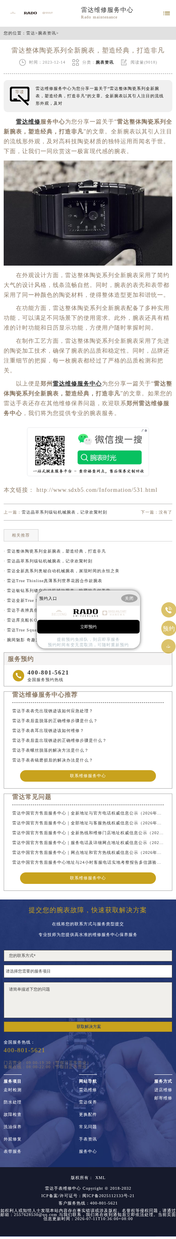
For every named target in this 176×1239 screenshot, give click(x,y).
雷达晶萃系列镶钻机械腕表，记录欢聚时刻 (64, 512)
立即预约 (88, 626)
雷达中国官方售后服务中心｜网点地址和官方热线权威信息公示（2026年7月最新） (88, 852)
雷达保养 (88, 1102)
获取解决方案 (89, 1026)
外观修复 (13, 1139)
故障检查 (13, 1115)
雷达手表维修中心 (63, 1188)
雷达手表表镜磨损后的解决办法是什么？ (52, 760)
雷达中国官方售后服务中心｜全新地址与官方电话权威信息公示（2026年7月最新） (88, 813)
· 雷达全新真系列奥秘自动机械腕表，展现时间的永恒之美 (62, 571)
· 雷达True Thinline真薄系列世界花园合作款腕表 (53, 580)
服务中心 (88, 1152)
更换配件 (88, 1115)
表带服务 (13, 1152)
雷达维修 (88, 1090)
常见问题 (88, 1127)
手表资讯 (88, 1139)
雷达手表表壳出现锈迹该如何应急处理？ (52, 711)
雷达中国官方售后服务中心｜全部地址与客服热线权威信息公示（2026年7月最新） (88, 823)
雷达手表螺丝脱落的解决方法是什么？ (50, 750)
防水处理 (13, 1102)
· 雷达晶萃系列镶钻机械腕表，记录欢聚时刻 (48, 561)
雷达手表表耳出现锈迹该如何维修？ (48, 730)
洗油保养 (13, 1127)
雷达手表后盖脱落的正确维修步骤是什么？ (55, 720)
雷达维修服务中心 (107, 10)
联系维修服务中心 (88, 775)
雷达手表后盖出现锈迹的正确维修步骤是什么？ (59, 740)
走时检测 (13, 1090)
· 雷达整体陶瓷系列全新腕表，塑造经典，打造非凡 (55, 551)
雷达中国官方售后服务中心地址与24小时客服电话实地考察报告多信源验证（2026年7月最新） (88, 862)
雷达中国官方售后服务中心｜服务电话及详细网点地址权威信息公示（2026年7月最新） (88, 842)
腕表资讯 (47, 33)
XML (100, 1178)
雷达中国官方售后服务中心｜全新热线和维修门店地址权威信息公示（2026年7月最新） (88, 833)
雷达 (30, 33)
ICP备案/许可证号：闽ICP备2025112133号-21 (88, 1196)
